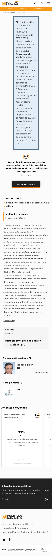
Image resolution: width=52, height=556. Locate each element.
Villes (10, 9)
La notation (19, 524)
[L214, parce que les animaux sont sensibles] (4, 549)
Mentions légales (11, 532)
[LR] (9, 393)
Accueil (4, 13)
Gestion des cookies (44, 550)
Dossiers (30, 524)
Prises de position (15, 13)
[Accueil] (8, 6)
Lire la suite (8, 321)
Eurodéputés (39, 9)
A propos (7, 524)
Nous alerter (9, 528)
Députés (22, 9)
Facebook (8, 535)
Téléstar (9, 333)
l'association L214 (15, 551)
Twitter (20, 535)
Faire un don (23, 528)
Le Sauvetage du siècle (23, 54)
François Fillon (25, 365)
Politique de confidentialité (34, 532)
